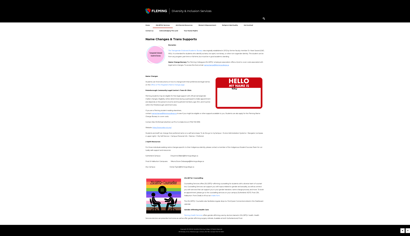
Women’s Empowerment (207, 25)
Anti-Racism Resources (184, 25)
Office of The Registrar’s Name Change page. (168, 85)
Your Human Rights (191, 31)
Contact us (149, 31)
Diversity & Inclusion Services (192, 11)
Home (148, 25)
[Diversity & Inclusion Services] (156, 11)
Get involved (248, 25)
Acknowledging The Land (168, 31)
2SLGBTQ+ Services (163, 25)
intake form (215, 196)
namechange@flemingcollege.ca (216, 65)
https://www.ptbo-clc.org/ (161, 128)
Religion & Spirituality (230, 25)
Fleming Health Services (193, 215)
